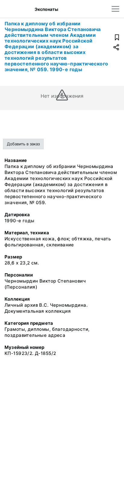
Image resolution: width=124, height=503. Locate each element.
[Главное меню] (115, 9)
